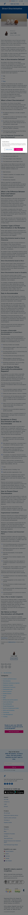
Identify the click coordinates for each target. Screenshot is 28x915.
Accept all (18, 149)
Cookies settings (9, 149)
